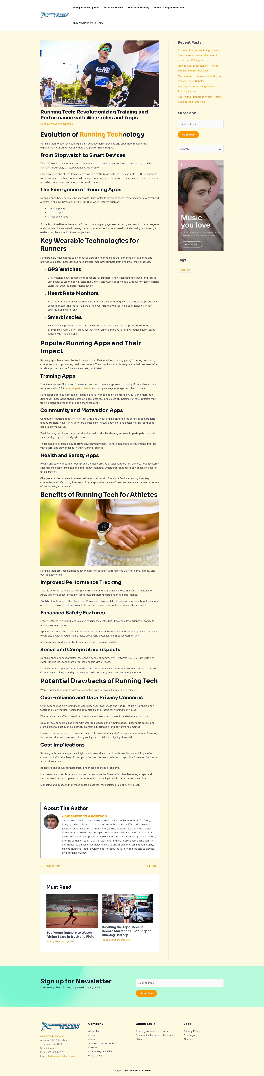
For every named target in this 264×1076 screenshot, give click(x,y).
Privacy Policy (192, 1031)
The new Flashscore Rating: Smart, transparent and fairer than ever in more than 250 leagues (198, 55)
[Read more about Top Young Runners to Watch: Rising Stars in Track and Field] (72, 910)
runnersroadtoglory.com (52, 1036)
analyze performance (77, 388)
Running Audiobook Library (152, 1031)
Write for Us (95, 1055)
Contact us (94, 1035)
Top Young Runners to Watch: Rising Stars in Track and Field (70, 935)
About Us (93, 1031)
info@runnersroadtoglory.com (61, 1056)
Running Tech (100, 134)
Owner (92, 1039)
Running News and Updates (56, 123)
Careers (92, 1047)
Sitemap (188, 1039)
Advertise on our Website (102, 1043)
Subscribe (188, 134)
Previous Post (50, 865)
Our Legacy (190, 1035)
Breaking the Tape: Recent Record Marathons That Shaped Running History (127, 931)
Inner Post (185, 270)
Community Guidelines (101, 1051)
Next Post (151, 865)
